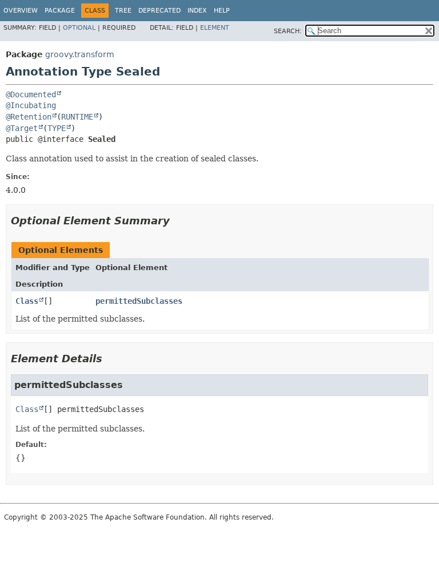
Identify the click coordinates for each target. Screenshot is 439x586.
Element (214, 27)
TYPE (56, 128)
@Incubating (31, 105)
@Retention (28, 116)
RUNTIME (77, 116)
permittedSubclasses (138, 301)
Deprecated (159, 10)
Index (197, 10)
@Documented (31, 94)
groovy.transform (79, 54)
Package (60, 10)
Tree (123, 10)
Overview (20, 10)
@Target (22, 128)
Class (26, 301)
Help (222, 10)
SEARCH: (288, 31)
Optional (79, 27)
